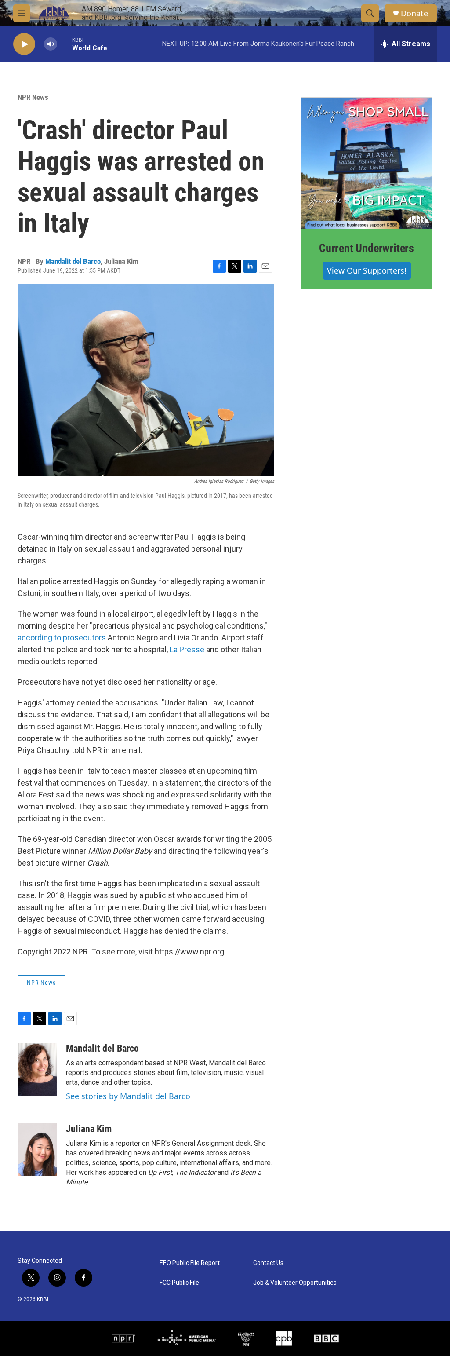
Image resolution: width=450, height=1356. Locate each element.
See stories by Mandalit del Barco (128, 1096)
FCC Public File (179, 1282)
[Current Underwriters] (366, 163)
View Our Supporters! (366, 270)
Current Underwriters (366, 248)
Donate (414, 13)
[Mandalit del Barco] (37, 1069)
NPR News (33, 97)
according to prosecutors (62, 637)
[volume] (50, 44)
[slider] (64, 43)
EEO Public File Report (190, 1263)
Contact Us (268, 1263)
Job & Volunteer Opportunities (295, 1282)
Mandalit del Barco (73, 261)
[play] (24, 44)
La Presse (187, 649)
